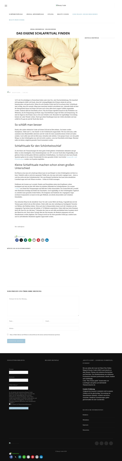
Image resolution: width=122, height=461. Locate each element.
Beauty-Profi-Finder (16, 20)
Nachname (11, 377)
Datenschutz (86, 430)
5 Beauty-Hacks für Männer (67, 276)
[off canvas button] (6, 6)
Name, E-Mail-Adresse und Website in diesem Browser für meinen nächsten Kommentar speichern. (35, 334)
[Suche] (116, 6)
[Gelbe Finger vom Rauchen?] (50, 376)
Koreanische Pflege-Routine (100, 120)
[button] (17, 240)
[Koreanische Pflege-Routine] (100, 109)
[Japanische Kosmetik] (100, 52)
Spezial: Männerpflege (35, 14)
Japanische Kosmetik (99, 63)
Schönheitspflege (16, 14)
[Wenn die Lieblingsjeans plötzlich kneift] (100, 79)
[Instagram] (109, 6)
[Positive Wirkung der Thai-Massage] (50, 386)
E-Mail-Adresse (13, 385)
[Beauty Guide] (14, 443)
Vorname (11, 369)
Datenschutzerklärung (24, 404)
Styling (51, 14)
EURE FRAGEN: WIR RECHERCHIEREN (85, 14)
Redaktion (85, 414)
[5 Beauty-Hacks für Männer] (65, 254)
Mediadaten (86, 420)
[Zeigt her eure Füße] (49, 365)
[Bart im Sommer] (37, 254)
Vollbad (17, 188)
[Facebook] (106, 6)
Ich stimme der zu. (21, 404)
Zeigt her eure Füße (64, 365)
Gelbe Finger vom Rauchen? (67, 376)
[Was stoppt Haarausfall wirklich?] (11, 254)
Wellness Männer (50, 29)
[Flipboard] (114, 6)
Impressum (85, 425)
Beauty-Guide (16, 92)
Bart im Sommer (38, 276)
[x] (112, 6)
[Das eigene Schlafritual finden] (43, 62)
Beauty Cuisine (63, 14)
